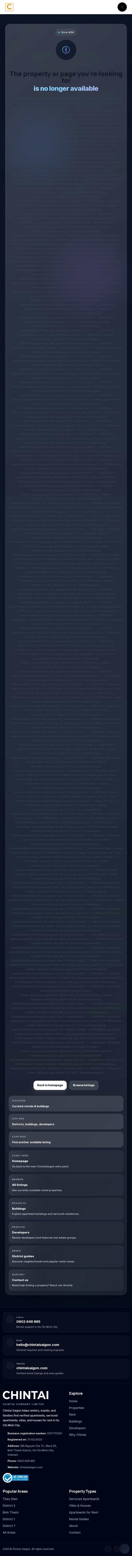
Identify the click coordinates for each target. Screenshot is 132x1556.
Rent (72, 1414)
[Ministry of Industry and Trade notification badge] (33, 1478)
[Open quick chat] (125, 1549)
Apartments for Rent (83, 1512)
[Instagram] (117, 1549)
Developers (77, 1428)
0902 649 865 (28, 1322)
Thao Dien (10, 1499)
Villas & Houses (80, 1505)
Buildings (75, 1421)
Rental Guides (79, 1519)
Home (73, 1401)
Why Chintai (77, 1434)
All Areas (9, 1532)
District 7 (9, 1526)
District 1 (9, 1519)
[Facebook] (108, 1549)
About (73, 1526)
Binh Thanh (11, 1512)
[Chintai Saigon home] (25, 1395)
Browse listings (84, 1085)
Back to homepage (50, 1085)
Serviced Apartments (84, 1499)
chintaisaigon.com (31, 1368)
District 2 (9, 1505)
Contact (74, 1532)
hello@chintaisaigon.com (37, 1345)
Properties (76, 1408)
